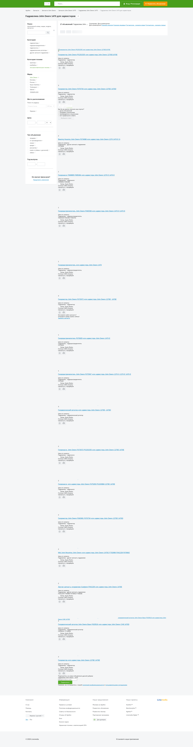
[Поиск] (56, 4)
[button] (60, 68)
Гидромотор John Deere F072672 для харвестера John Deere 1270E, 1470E (87, 299)
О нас (27, 705)
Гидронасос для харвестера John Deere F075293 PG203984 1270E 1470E (86, 484)
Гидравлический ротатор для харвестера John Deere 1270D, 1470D (84, 410)
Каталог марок (64, 722)
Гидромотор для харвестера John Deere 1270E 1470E (79, 660)
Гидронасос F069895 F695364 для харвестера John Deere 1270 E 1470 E (86, 175)
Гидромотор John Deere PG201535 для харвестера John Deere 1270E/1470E (87, 55)
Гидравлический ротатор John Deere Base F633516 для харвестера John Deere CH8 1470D (93, 624)
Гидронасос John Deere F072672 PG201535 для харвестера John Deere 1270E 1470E (91, 450)
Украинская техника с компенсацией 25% (72, 725)
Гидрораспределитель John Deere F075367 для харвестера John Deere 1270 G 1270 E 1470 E (94, 374)
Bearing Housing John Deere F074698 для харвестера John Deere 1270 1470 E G (89, 139)
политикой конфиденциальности (93, 685)
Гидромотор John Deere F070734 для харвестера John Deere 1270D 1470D (87, 89)
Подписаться (65, 682)
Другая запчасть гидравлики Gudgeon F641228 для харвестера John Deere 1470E (90, 587)
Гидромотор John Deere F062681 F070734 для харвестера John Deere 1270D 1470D (90, 518)
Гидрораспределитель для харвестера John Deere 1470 (80, 265)
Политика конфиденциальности (69, 708)
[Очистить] (54, 30)
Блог (60, 718)
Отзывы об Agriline (65, 715)
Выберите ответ (66, 118)
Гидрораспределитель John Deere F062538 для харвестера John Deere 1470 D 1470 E (91, 211)
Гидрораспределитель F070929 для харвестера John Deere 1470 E (84, 338)
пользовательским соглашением (116, 685)
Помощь (28, 708)
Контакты (29, 711)
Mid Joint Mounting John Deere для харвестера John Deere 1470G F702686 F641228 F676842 (94, 553)
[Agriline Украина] (34, 4)
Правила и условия (65, 705)
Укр (27, 719)
